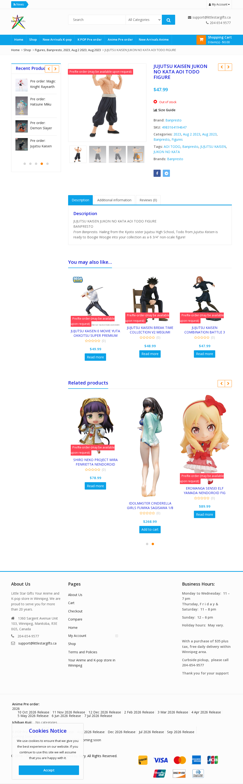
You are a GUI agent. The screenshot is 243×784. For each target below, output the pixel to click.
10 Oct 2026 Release (33, 712)
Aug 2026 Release (91, 732)
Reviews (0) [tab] (148, 200)
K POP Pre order (90, 39)
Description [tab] (80, 200)
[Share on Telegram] (166, 173)
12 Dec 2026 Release (105, 712)
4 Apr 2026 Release (206, 712)
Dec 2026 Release (122, 732)
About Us (75, 594)
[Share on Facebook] (157, 173)
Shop (33, 39)
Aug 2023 (209, 134)
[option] (107, 102)
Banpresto (173, 120)
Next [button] (137, 102)
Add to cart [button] (150, 529)
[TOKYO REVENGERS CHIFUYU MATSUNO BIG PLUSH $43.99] (228, 67)
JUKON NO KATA (167, 151)
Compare (75, 619)
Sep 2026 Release (180, 732)
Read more (95, 357)
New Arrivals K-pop (57, 39)
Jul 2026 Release (151, 732)
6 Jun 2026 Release (66, 715)
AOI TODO (172, 146)
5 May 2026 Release (33, 715)
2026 (16, 708)
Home (18, 39)
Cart (71, 603)
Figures (177, 139)
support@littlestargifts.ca (37, 643)
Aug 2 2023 (191, 134)
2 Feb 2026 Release (139, 712)
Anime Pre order (120, 39)
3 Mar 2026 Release (173, 712)
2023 (177, 134)
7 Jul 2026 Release (98, 715)
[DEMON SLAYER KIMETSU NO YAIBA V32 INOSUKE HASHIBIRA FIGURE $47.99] (221, 67)
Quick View (97, 331)
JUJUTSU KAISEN (213, 146)
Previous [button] (76, 102)
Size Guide (166, 110)
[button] (142, 160)
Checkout (75, 611)
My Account (77, 635)
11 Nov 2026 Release (68, 712)
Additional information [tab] (114, 200)
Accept (49, 770)
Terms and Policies (82, 652)
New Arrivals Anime (154, 39)
